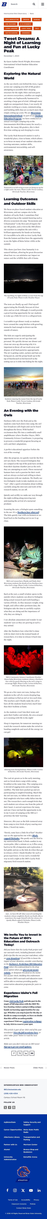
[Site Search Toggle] (34, 4)
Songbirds (26, 33)
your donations (13, 958)
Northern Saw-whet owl (28, 512)
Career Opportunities (13, 1130)
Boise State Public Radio (31, 1131)
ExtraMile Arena (30, 1157)
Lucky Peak (26, 28)
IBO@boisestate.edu (12, 1089)
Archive (26, 19)
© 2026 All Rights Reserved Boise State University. (23, 1213)
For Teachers (11, 24)
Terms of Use (13, 1200)
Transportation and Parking (32, 1138)
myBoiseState (10, 1122)
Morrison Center (30, 1145)
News (32, 13)
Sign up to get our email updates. (18, 1047)
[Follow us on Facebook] (9, 1107)
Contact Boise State (23, 1208)
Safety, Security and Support (32, 1123)
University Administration (10, 1158)
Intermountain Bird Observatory (15, 13)
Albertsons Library (12, 1137)
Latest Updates (11, 28)
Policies (32, 1204)
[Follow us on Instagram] (13, 1107)
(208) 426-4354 (11, 1093)
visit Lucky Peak (16, 1001)
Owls (37, 28)
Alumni (7, 1149)
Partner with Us (10, 1145)
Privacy (36, 1200)
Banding (37, 19)
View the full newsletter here (25, 1032)
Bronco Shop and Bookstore (31, 1151)
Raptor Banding (11, 33)
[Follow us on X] (5, 1107)
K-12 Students (25, 24)
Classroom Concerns (19, 1204)
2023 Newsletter (12, 19)
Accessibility (25, 1200)
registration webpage (32, 1021)
